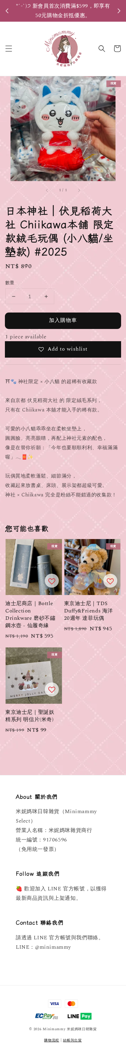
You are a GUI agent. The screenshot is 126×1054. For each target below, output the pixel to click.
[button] (8, 48)
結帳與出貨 (72, 1040)
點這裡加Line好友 (65, 15)
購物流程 (51, 1040)
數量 (10, 283)
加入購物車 (63, 320)
